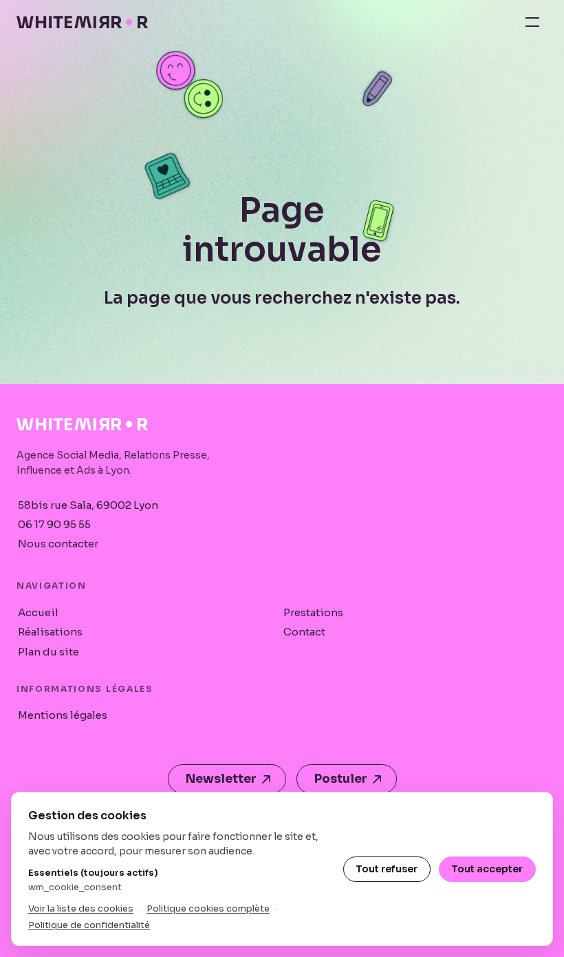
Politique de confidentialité (89, 925)
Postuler (340, 779)
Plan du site (48, 651)
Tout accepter (487, 869)
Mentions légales (62, 715)
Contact (304, 631)
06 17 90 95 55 (54, 524)
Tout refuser (386, 869)
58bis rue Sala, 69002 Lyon (88, 505)
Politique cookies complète (208, 908)
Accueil (38, 612)
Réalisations (50, 631)
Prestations (313, 612)
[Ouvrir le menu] (532, 22)
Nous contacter (58, 543)
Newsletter (221, 779)
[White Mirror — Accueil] (82, 22)
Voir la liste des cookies (80, 908)
